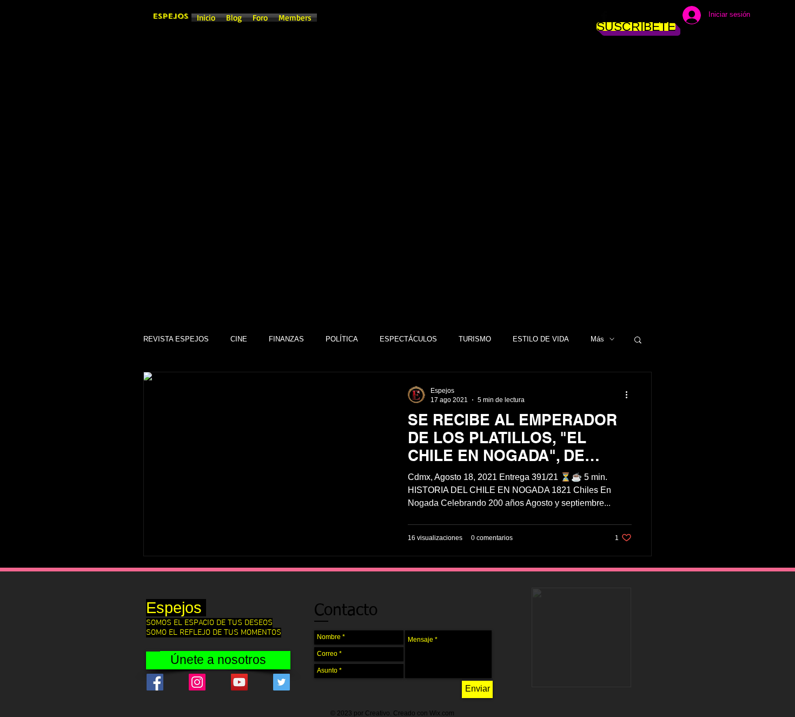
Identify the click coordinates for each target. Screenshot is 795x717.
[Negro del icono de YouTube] (652, 16)
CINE (238, 339)
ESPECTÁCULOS (408, 339)
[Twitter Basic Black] (636, 16)
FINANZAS (286, 339)
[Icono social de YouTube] (239, 682)
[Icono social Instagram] (197, 682)
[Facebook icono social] (155, 682)
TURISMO (475, 339)
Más (597, 339)
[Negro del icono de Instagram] (620, 16)
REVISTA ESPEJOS (176, 339)
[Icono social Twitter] (281, 682)
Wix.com (441, 713)
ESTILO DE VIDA (541, 339)
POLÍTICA (342, 339)
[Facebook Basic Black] (604, 16)
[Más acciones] (630, 394)
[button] (638, 340)
